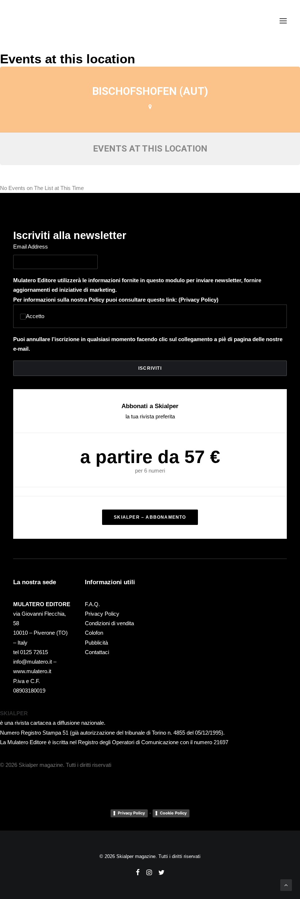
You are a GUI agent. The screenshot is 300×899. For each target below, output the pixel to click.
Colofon (94, 633)
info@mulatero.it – (34, 662)
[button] (283, 21)
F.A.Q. (92, 604)
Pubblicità (96, 642)
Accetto (35, 316)
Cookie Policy (173, 813)
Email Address (30, 246)
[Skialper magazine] (45, 21)
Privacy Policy (198, 299)
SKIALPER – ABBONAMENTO (150, 517)
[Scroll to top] (286, 884)
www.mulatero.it (32, 671)
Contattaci (97, 652)
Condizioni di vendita (109, 623)
